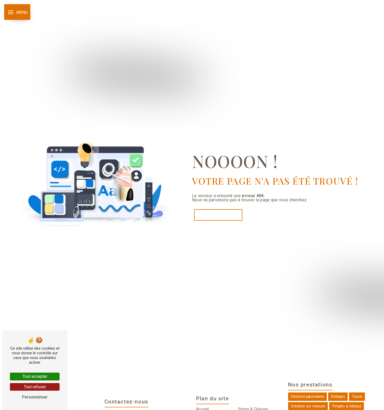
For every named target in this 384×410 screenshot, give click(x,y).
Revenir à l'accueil (218, 214)
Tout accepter (34, 376)
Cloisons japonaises (307, 396)
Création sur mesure (308, 406)
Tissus (357, 396)
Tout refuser (35, 386)
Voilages (338, 396)
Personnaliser (35, 397)
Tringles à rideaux (346, 406)
